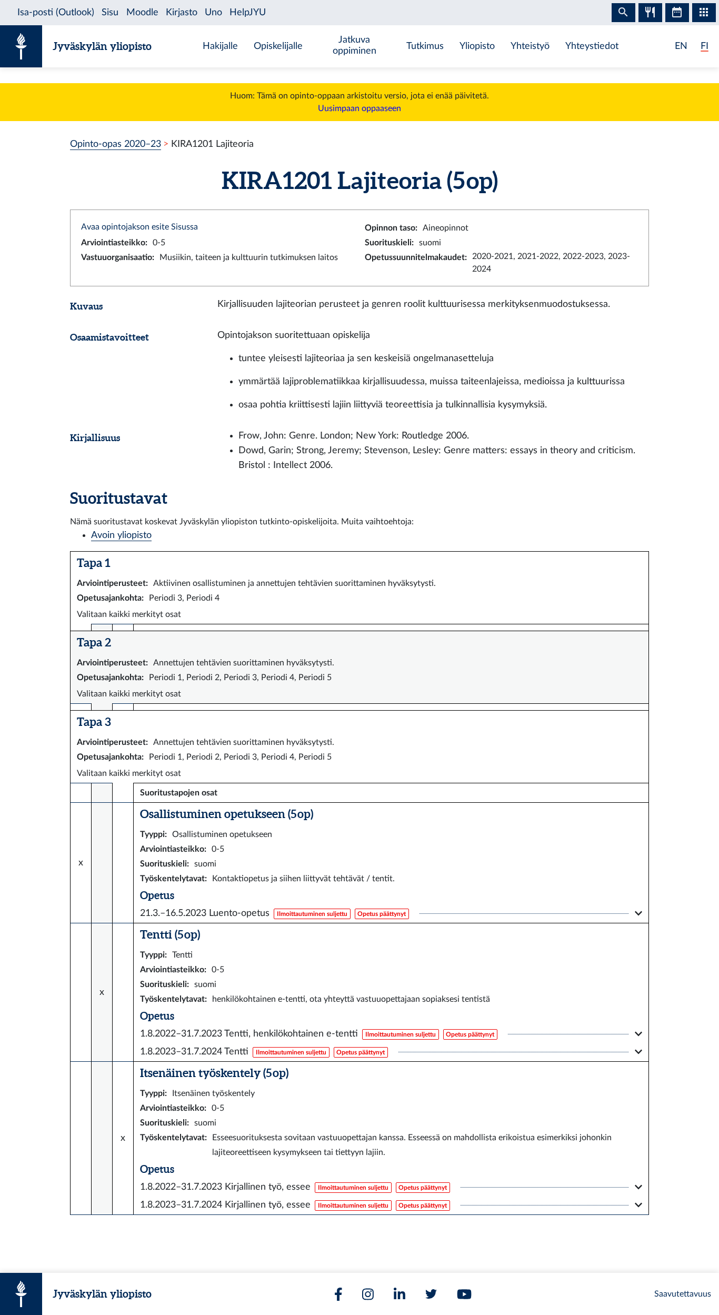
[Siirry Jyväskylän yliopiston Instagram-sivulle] (368, 1294)
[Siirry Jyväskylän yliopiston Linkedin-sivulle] (399, 1294)
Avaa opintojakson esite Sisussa (139, 227)
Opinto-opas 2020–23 (115, 144)
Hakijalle (220, 46)
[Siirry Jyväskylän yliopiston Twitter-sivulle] (431, 1294)
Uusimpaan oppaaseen (359, 108)
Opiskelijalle (278, 46)
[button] (391, 913)
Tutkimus (425, 46)
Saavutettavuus (682, 1294)
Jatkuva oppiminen (354, 45)
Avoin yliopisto (121, 535)
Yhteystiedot (591, 46)
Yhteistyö (530, 46)
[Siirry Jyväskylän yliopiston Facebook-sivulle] (338, 1294)
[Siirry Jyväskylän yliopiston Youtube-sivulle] (464, 1294)
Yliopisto (477, 46)
